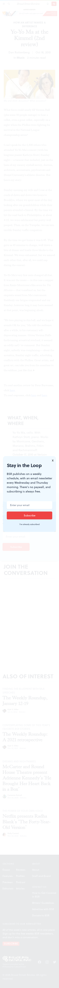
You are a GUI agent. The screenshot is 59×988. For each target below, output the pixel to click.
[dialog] (29, 494)
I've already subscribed (30, 524)
